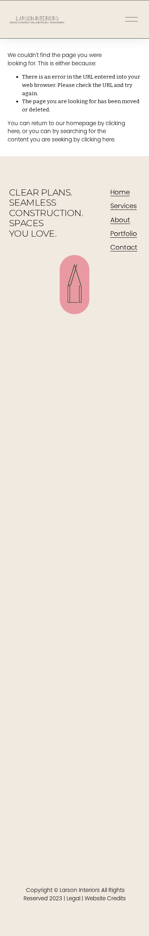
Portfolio (123, 233)
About (120, 219)
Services (123, 205)
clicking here (97, 139)
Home (120, 192)
